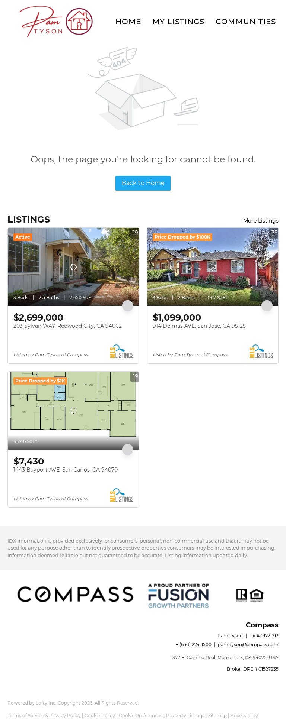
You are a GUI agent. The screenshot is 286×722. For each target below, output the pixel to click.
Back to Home (143, 183)
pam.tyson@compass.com (248, 644)
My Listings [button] (178, 21)
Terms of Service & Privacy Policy (44, 715)
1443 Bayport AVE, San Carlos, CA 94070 (65, 469)
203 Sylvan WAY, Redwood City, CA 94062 (67, 326)
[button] (56, 22)
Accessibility (244, 715)
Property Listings (185, 715)
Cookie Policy (100, 715)
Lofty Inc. (46, 703)
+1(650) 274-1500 (193, 644)
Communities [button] (246, 21)
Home (128, 21)
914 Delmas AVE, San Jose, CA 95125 (199, 326)
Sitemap (217, 715)
